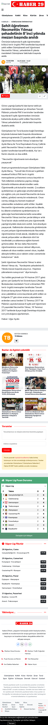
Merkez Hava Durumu (12, 651)
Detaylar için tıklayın (24, 536)
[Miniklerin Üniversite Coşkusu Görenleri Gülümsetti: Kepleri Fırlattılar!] (12, 359)
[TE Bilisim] (7, 338)
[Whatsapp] (30, 644)
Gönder (6, 450)
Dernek (27, 679)
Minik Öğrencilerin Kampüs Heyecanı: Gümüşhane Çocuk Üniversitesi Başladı (35, 392)
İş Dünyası (19, 679)
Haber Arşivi (32, 664)
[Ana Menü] (2, 10)
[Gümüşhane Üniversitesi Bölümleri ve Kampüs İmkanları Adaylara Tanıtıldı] (12, 404)
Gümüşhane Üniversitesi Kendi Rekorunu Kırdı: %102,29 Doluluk (11, 392)
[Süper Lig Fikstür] (45, 544)
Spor (5, 679)
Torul (41, 676)
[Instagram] (26, 644)
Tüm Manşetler (33, 659)
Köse (25, 16)
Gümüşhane (7, 16)
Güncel (34, 679)
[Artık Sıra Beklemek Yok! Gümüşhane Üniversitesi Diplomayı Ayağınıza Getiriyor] (35, 404)
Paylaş (6, 96)
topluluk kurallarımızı (22, 457)
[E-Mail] (16, 341)
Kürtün (33, 16)
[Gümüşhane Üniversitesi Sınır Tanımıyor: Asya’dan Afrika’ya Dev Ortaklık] (35, 359)
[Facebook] (18, 644)
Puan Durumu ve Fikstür (12, 659)
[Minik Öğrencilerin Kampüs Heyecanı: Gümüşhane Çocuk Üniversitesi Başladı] (35, 383)
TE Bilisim (18, 336)
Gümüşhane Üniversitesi (21, 22)
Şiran (41, 16)
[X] (22, 644)
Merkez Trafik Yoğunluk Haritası (35, 652)
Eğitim (11, 679)
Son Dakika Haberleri (11, 664)
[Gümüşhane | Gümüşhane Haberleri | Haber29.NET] (28, 4)
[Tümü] (45, 612)
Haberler (4, 22)
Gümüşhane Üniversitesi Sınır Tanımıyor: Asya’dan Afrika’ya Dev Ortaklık (35, 369)
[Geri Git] (5, 4)
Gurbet (42, 679)
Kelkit (17, 16)
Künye (7, 711)
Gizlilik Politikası (11, 709)
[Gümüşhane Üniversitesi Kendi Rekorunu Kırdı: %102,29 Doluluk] (12, 383)
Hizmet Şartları (29, 709)
